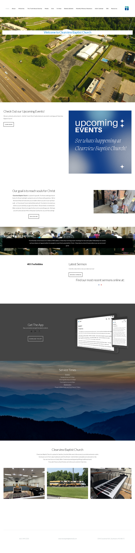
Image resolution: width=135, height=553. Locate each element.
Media (47, 8)
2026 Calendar (99, 8)
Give (52, 8)
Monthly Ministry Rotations (84, 8)
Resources (114, 8)
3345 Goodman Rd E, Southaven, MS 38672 (110, 539)
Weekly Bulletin (68, 8)
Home (7, 8)
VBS (107, 8)
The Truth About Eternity (34, 8)
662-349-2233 (24, 539)
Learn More (8, 124)
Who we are (34, 216)
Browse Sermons (75, 274)
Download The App (35, 339)
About (14, 8)
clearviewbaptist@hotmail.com (67, 539)
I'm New (59, 8)
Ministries (21, 8)
